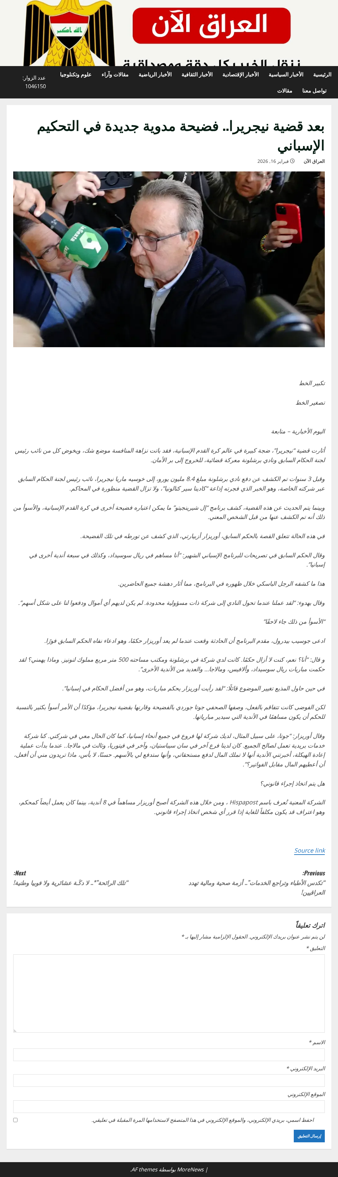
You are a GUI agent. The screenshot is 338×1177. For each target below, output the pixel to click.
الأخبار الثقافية (197, 74)
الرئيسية (322, 74)
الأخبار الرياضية (155, 74)
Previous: (256, 882)
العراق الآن (314, 161)
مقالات (284, 90)
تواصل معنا (314, 90)
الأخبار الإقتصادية (240, 74)
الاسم (316, 1042)
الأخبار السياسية (286, 74)
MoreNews (190, 1169)
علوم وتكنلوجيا (76, 74)
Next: (70, 877)
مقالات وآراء (115, 74)
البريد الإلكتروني (305, 1068)
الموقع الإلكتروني (306, 1094)
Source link (309, 850)
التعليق (315, 948)
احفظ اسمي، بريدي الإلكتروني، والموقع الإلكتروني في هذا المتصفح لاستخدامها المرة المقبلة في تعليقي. (202, 1119)
